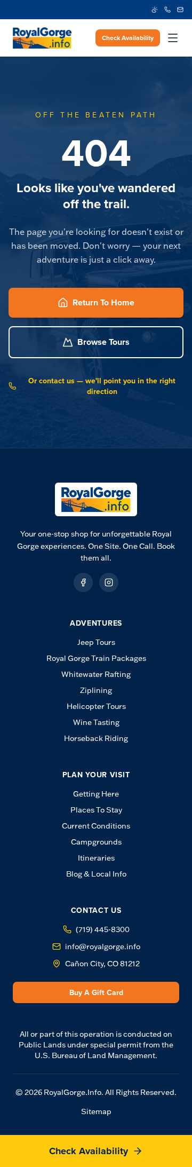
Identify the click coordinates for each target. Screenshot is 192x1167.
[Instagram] (108, 582)
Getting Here (96, 794)
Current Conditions (96, 826)
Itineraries (96, 858)
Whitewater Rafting (96, 674)
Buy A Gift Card (96, 992)
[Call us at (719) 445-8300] (167, 9)
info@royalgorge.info (102, 946)
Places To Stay (96, 810)
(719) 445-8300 (103, 929)
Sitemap (96, 1111)
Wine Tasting (96, 722)
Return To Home (103, 302)
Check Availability (128, 37)
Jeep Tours (96, 642)
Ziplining (96, 690)
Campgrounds (96, 842)
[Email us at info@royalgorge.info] (180, 9)
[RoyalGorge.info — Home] (96, 499)
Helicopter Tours (96, 706)
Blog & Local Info (96, 874)
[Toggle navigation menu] (172, 37)
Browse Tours (103, 342)
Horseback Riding (96, 738)
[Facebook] (83, 582)
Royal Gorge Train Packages (96, 658)
